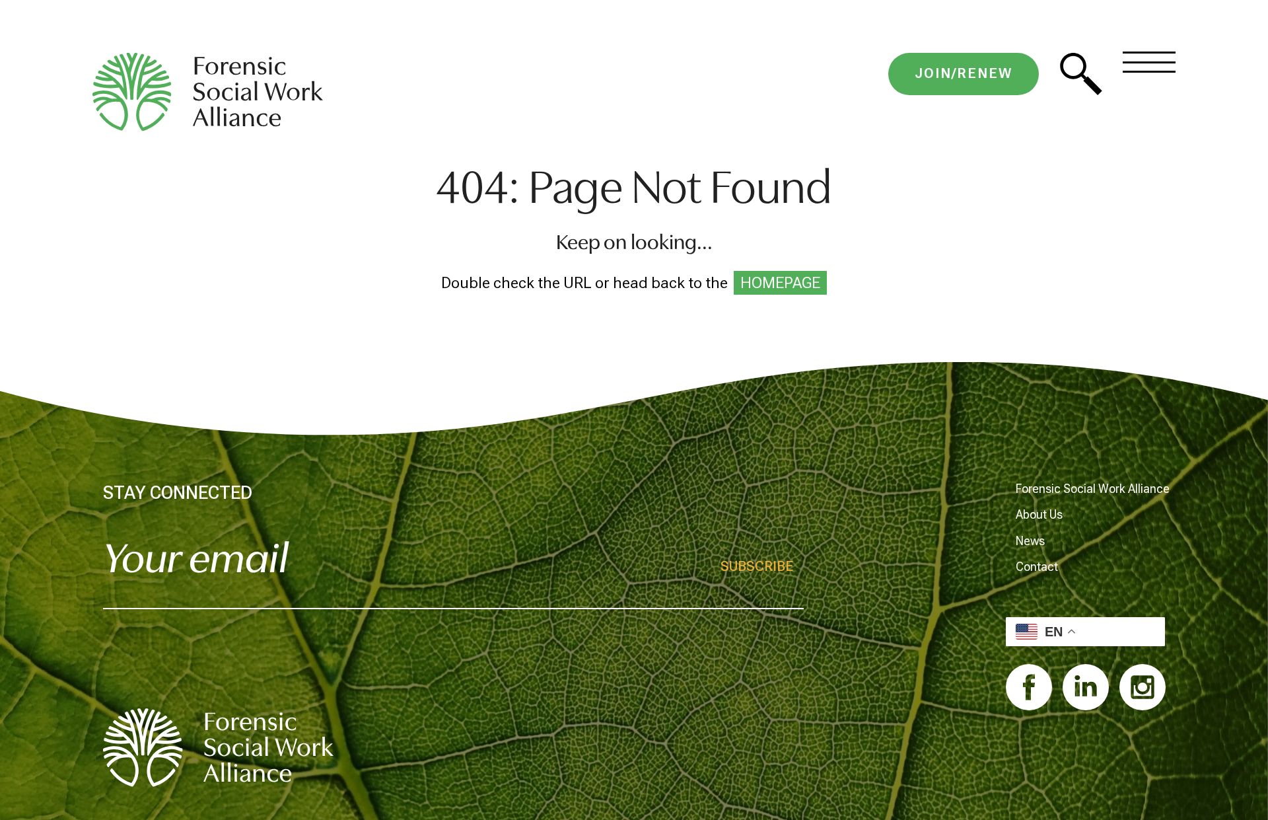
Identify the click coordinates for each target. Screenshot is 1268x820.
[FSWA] (218, 747)
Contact (1037, 567)
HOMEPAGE (780, 283)
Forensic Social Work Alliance (1093, 489)
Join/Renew (963, 73)
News (1030, 541)
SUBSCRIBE (757, 566)
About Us (1039, 514)
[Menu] (1149, 62)
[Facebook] (1029, 687)
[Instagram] (1142, 687)
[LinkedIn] (1086, 687)
